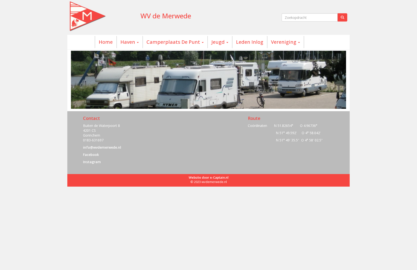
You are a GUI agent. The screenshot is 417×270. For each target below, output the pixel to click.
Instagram (92, 162)
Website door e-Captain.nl (209, 177)
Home (106, 42)
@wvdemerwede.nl (102, 147)
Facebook (91, 154)
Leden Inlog (249, 42)
